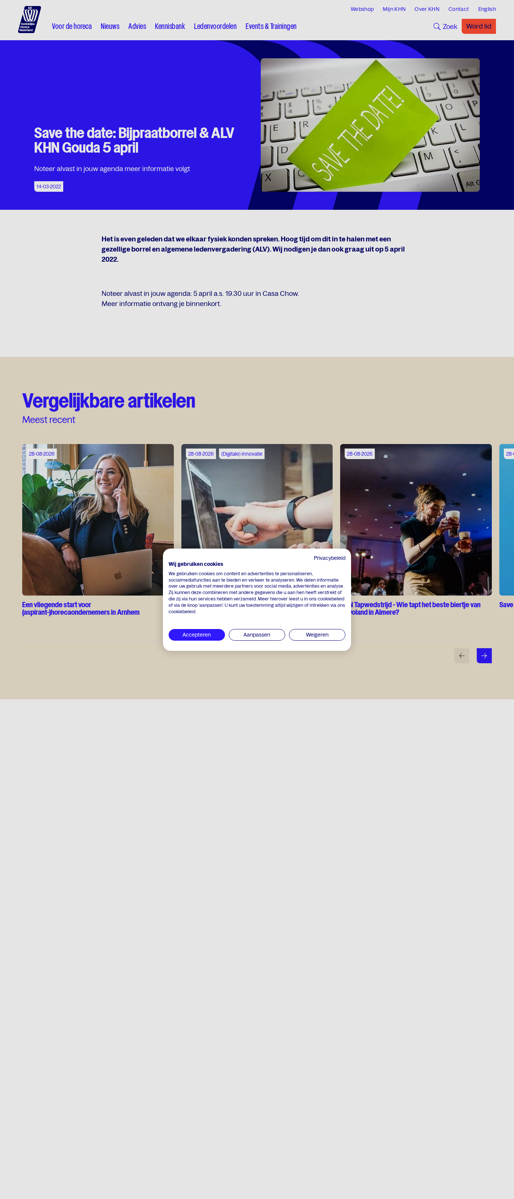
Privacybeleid (329, 558)
